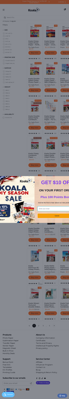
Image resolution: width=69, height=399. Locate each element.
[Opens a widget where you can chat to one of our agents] (62, 396)
